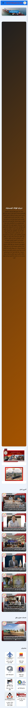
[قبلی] (24, 11)
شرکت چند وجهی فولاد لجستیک (14, 3)
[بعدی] (3, 11)
